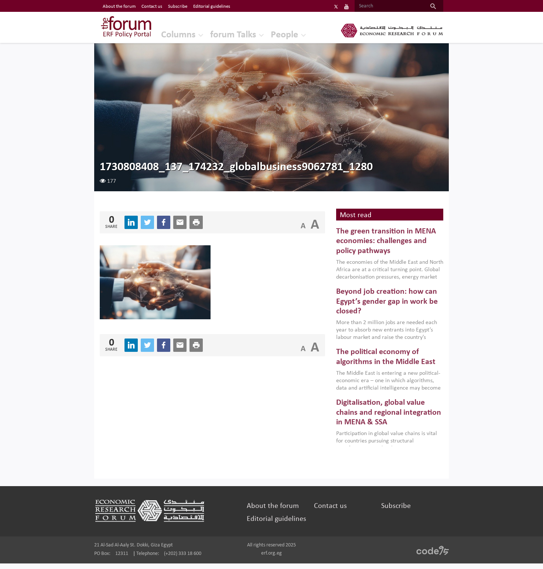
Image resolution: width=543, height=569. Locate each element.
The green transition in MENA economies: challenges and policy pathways (386, 241)
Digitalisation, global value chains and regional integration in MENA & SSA (388, 412)
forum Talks (233, 35)
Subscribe (177, 6)
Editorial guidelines (211, 6)
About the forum (119, 6)
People (284, 35)
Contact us (151, 6)
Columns (178, 35)
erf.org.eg (271, 553)
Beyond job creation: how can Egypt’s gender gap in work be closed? (387, 301)
